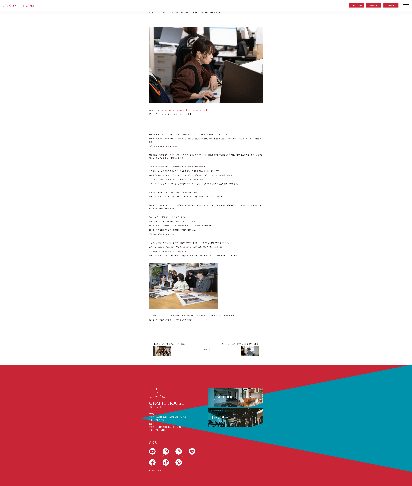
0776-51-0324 (159, 420)
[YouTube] (154, 451)
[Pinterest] (178, 462)
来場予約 (373, 5)
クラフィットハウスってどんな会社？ (179, 12)
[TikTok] (165, 462)
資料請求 (391, 5)
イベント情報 (356, 5)
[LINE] (190, 451)
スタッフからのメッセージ (197, 110)
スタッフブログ (160, 12)
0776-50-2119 (159, 430)
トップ (151, 12)
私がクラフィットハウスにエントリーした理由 (206, 12)
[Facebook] (154, 462)
